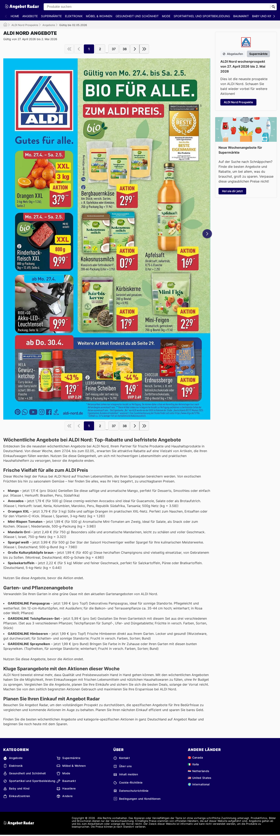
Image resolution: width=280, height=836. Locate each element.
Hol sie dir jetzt (232, 191)
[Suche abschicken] (273, 6)
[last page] (144, 48)
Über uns (125, 766)
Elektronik (74, 16)
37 (114, 49)
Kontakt (124, 758)
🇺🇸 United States (199, 777)
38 (125, 49)
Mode (166, 16)
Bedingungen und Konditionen (140, 798)
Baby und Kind (263, 16)
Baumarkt (241, 16)
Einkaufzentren (19, 796)
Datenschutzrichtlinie (134, 790)
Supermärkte (51, 16)
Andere (67, 796)
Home (15, 16)
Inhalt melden (128, 774)
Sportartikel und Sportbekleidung (202, 16)
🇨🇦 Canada (195, 757)
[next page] (135, 48)
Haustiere (69, 788)
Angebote (30, 16)
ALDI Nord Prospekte (24, 25)
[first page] (69, 48)
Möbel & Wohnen (99, 16)
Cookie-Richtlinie (130, 782)
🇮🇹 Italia (193, 764)
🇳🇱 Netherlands (198, 771)
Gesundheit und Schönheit (137, 16)
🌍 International (199, 784)
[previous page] (78, 48)
